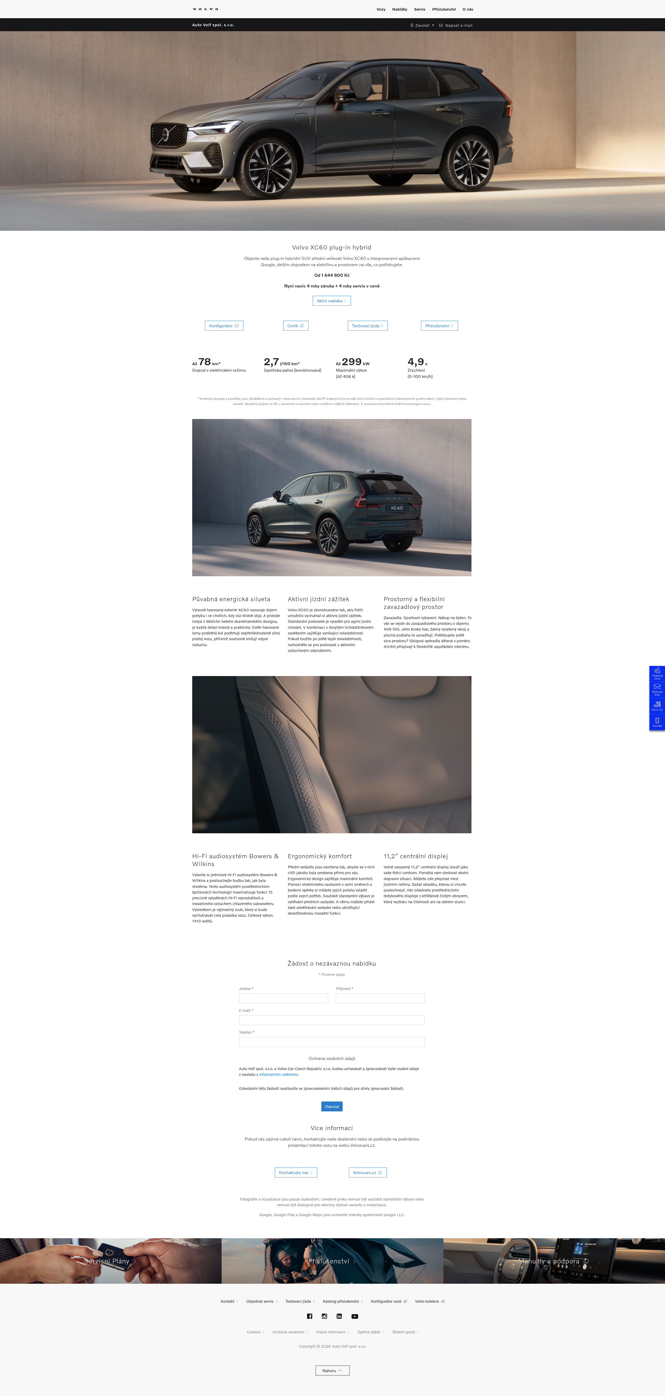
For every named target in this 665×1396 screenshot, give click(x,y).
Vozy (381, 9)
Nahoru (330, 1370)
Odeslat (332, 1106)
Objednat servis (657, 677)
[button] (421, 25)
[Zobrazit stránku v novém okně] (309, 1317)
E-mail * (246, 1010)
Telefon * (247, 1032)
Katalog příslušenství (341, 1301)
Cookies (254, 1331)
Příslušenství (444, 9)
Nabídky (399, 9)
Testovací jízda (657, 693)
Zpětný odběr (369, 1331)
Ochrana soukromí (288, 1331)
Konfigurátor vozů (386, 1301)
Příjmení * (345, 988)
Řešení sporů (404, 1331)
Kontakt (657, 725)
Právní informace (330, 1331)
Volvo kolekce (427, 1301)
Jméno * (246, 988)
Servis (419, 9)
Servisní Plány (109, 1261)
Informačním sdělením (278, 1074)
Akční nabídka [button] (330, 300)
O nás (468, 9)
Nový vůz (657, 709)
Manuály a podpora (551, 1261)
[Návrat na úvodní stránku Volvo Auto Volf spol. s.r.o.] (205, 9)
